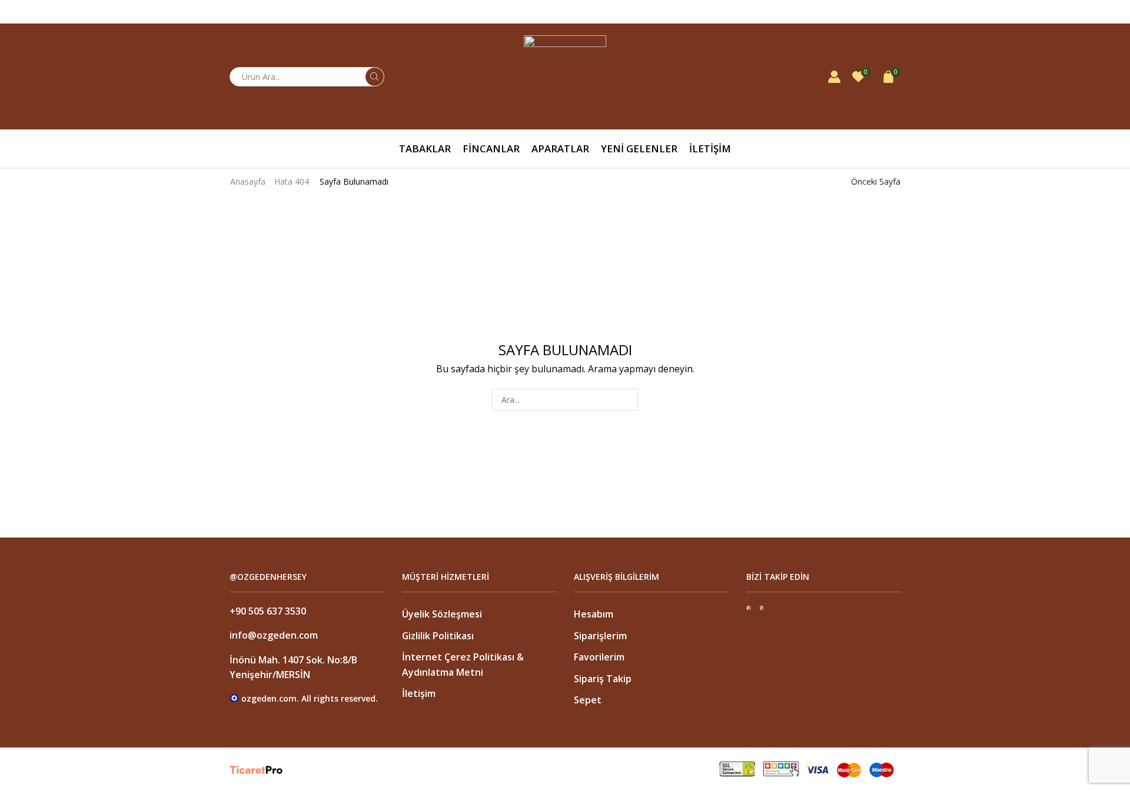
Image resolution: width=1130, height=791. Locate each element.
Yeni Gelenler (639, 148)
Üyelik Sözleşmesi (442, 614)
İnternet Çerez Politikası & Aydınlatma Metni (463, 664)
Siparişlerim (600, 635)
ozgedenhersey (871, 11)
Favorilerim (599, 656)
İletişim (710, 148)
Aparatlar (560, 148)
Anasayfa (247, 181)
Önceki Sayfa (875, 181)
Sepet (587, 699)
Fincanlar (491, 148)
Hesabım (593, 614)
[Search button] (374, 77)
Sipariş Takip (603, 678)
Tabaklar (425, 148)
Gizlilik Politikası (438, 635)
